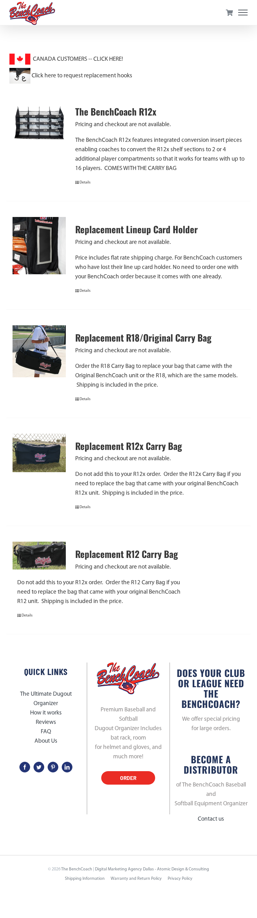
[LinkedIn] (67, 767)
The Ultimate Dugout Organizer (46, 699)
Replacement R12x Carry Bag (128, 446)
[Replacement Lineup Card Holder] (39, 245)
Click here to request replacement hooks (81, 76)
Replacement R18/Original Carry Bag (143, 337)
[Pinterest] (53, 767)
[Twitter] (39, 767)
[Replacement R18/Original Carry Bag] (39, 351)
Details (85, 182)
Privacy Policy (180, 878)
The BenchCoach (76, 869)
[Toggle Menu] (243, 12)
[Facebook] (24, 767)
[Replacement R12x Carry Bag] (39, 453)
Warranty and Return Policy (136, 878)
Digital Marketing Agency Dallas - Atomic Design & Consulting (152, 869)
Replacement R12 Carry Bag (126, 554)
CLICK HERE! (108, 59)
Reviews (46, 722)
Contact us (211, 819)
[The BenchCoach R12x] (39, 125)
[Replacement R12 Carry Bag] (39, 556)
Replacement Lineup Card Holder (136, 229)
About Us (45, 741)
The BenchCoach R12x (115, 111)
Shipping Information (85, 878)
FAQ (46, 732)
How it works (46, 713)
